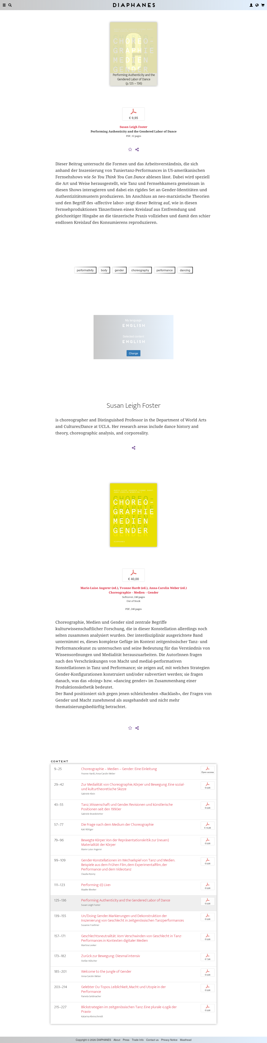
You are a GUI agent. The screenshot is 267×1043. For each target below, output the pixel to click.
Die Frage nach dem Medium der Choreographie (117, 824)
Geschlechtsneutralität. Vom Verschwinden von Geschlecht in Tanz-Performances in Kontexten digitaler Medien (131, 938)
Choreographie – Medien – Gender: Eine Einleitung (119, 769)
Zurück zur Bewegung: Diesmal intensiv (110, 956)
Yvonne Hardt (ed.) (133, 588)
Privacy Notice (169, 1040)
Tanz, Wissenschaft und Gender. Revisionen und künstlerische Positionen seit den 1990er (127, 806)
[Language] (257, 5)
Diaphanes (133, 5)
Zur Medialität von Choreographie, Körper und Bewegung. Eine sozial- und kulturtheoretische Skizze (133, 786)
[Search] (10, 5)
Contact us (152, 1040)
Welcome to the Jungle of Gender (106, 971)
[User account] (251, 5)
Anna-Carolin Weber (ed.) (168, 588)
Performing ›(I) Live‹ (96, 885)
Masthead (185, 1040)
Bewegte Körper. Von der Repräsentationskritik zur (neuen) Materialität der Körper (125, 842)
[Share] (137, 150)
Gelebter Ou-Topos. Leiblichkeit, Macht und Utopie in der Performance (123, 989)
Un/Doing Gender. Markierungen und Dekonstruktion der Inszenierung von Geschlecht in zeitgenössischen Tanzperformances (132, 918)
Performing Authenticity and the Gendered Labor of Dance (125, 900)
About (117, 1040)
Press (126, 1040)
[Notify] (130, 150)
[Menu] (4, 5)
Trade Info (138, 1040)
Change (133, 353)
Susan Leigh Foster (133, 127)
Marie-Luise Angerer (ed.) (99, 588)
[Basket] (262, 5)
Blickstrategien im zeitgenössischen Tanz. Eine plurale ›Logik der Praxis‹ (129, 1009)
